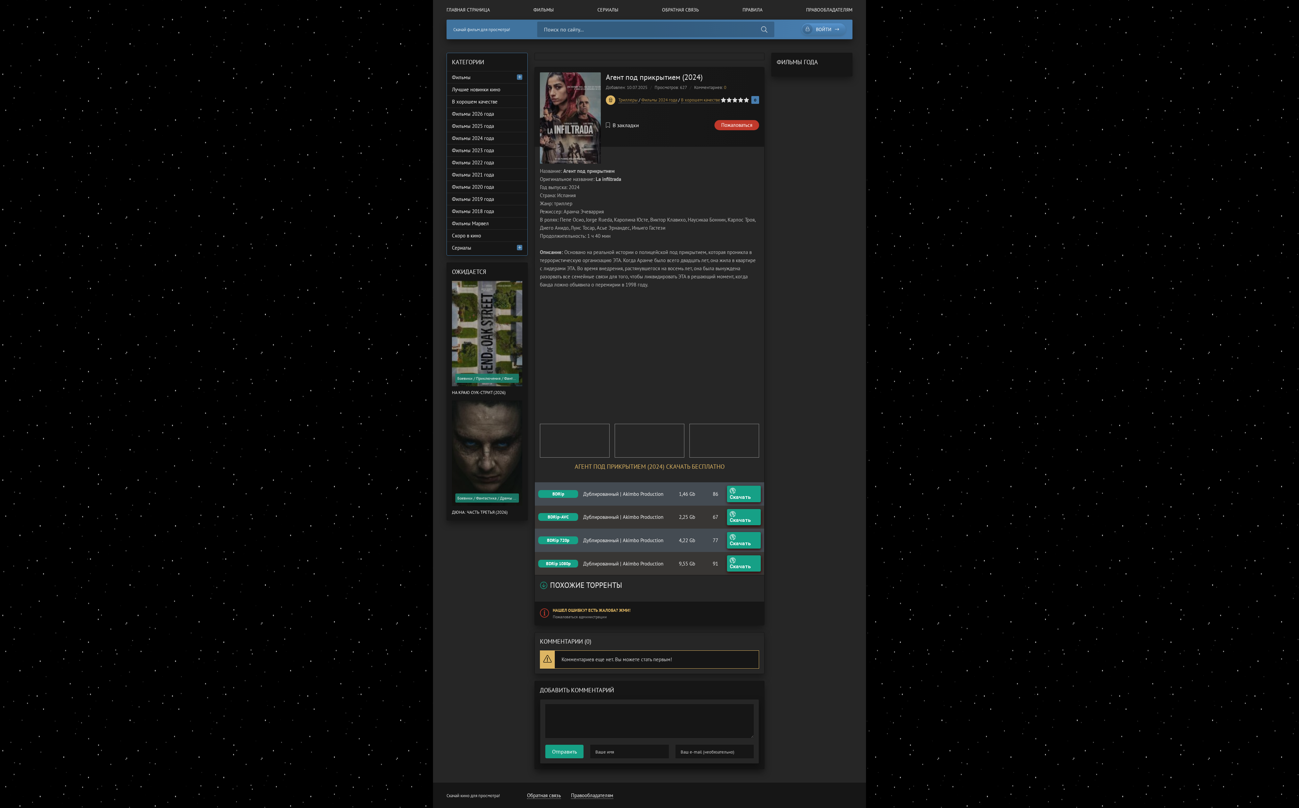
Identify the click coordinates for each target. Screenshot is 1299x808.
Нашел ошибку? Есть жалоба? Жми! (592, 610)
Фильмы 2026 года (473, 114)
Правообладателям (829, 10)
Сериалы (607, 10)
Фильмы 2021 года (473, 174)
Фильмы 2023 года (473, 150)
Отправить (564, 751)
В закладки (626, 125)
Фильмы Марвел (470, 223)
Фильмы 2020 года (473, 187)
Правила (752, 10)
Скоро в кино (466, 235)
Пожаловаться (736, 125)
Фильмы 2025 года (473, 126)
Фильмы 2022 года (473, 162)
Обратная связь (680, 10)
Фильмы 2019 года (473, 199)
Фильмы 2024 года (659, 100)
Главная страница (468, 10)
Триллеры (628, 100)
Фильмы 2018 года (473, 211)
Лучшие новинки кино (476, 89)
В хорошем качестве (700, 100)
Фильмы (543, 10)
